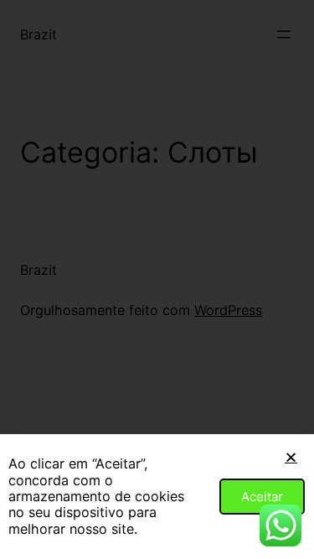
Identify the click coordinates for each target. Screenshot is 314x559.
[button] (291, 457)
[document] (157, 279)
